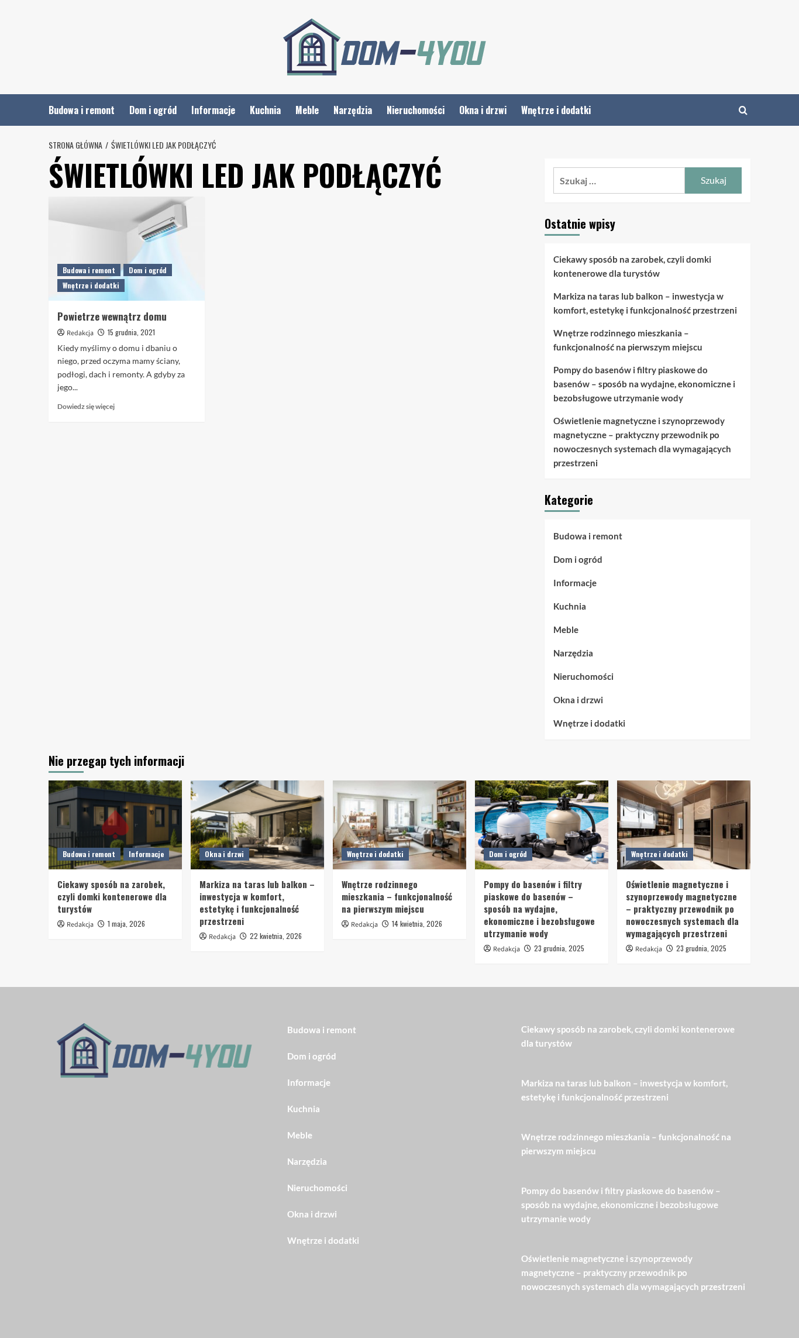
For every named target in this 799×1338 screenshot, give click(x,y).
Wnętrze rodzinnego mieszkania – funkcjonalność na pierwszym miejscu (627, 340)
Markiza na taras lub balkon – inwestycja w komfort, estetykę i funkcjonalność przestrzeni (645, 303)
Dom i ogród (153, 110)
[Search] (743, 110)
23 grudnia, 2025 (559, 948)
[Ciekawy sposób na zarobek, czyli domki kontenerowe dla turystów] (115, 824)
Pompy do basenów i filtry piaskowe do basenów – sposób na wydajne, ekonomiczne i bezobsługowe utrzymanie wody (644, 383)
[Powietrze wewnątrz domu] (127, 249)
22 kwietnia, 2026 (276, 936)
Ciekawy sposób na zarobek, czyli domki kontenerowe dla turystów (632, 266)
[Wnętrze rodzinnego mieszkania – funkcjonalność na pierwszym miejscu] (399, 824)
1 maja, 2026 (126, 923)
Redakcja (80, 333)
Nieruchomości (416, 110)
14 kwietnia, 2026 (417, 923)
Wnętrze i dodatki (556, 110)
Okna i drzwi (483, 110)
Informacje (213, 110)
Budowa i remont (82, 110)
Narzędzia (352, 110)
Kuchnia (265, 110)
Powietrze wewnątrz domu (112, 316)
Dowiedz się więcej (86, 406)
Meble (307, 110)
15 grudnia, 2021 (131, 332)
